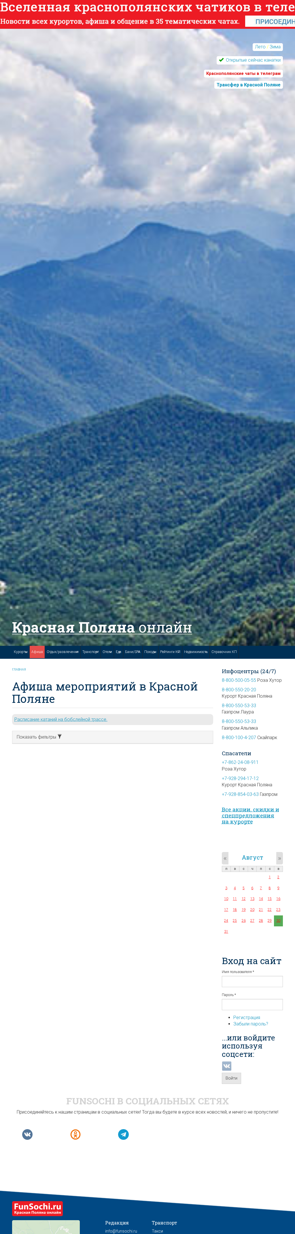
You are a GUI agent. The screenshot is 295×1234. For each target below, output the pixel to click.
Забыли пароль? (250, 1024)
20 (252, 910)
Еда (118, 652)
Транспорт (90, 652)
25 (235, 921)
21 (261, 910)
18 (235, 910)
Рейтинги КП (170, 652)
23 (278, 910)
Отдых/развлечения (63, 652)
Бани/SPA (133, 652)
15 (270, 899)
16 (278, 899)
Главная (19, 669)
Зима (275, 47)
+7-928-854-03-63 (240, 794)
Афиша (37, 652)
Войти (231, 1078)
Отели (107, 652)
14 (261, 899)
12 (244, 899)
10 (226, 899)
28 (261, 921)
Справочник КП (224, 652)
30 (278, 921)
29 (270, 921)
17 (226, 910)
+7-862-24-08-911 (240, 762)
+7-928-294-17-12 (240, 778)
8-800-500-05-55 (239, 680)
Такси (157, 1231)
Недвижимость (196, 652)
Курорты (21, 652)
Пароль (229, 995)
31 (226, 932)
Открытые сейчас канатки (253, 60)
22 (270, 910)
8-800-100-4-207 (239, 737)
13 (252, 899)
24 (226, 921)
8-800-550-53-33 (239, 705)
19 (244, 910)
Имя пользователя (238, 972)
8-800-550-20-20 (239, 689)
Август (252, 857)
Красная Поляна (102, 627)
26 (244, 921)
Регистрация (246, 1017)
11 (235, 899)
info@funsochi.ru (121, 1231)
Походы (150, 652)
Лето (260, 47)
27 (252, 921)
